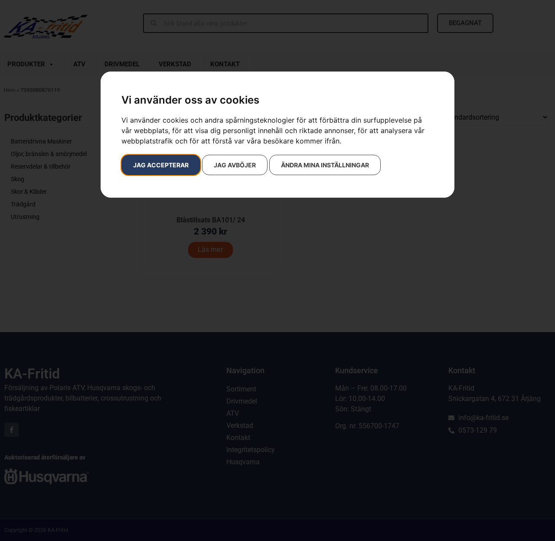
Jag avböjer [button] (235, 165)
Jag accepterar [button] (161, 165)
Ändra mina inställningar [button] (325, 165)
